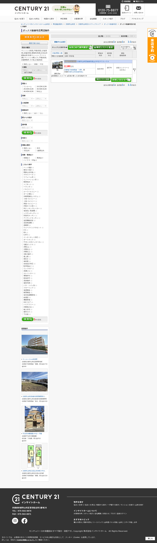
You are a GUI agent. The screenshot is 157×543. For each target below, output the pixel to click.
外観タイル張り (30, 206)
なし (41, 113)
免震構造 (28, 290)
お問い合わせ (138, 12)
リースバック (98, 522)
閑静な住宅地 (29, 172)
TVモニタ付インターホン (34, 242)
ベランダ (28, 187)
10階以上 (28, 249)
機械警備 (28, 300)
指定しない (28, 64)
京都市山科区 (72, 72)
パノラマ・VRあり (30, 160)
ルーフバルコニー (31, 191)
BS (26, 232)
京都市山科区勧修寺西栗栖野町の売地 (35, 396)
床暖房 (27, 225)
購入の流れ (78, 522)
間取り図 (59, 53)
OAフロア (28, 302)
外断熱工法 (29, 307)
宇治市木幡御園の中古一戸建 (32, 433)
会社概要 (93, 18)
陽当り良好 (29, 170)
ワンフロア (29, 268)
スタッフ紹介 (108, 18)
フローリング (29, 288)
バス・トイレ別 (30, 285)
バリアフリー (29, 304)
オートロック (29, 240)
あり (36, 113)
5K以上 (39, 91)
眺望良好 (28, 182)
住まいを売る (34, 18)
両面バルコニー (30, 204)
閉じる (150, 538)
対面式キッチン (30, 215)
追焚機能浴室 (29, 220)
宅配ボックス (29, 244)
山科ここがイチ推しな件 (128, 522)
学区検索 (63, 18)
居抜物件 (28, 281)
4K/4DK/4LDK (29, 91)
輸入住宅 (28, 309)
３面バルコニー (30, 201)
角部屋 (27, 261)
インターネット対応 (32, 237)
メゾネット (29, 184)
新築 (36, 64)
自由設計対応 (29, 264)
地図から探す (49, 18)
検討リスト (140, 1)
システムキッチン (31, 213)
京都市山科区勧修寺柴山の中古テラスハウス (93, 61)
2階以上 (27, 247)
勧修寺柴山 (79, 72)
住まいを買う (19, 18)
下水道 (27, 314)
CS (26, 230)
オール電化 (29, 194)
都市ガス (28, 312)
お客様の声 (78, 18)
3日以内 (26, 150)
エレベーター (29, 273)
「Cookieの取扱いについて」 (25, 540)
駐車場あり (29, 266)
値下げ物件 (28, 72)
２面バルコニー (30, 199)
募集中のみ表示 (59, 42)
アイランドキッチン (32, 218)
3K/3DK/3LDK (42, 89)
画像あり (27, 158)
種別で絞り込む (34, 43)
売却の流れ (87, 522)
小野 (80, 70)
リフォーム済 (29, 177)
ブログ (122, 18)
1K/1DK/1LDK (42, 86)
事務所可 (28, 276)
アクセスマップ (137, 18)
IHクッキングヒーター (33, 208)
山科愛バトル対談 (111, 522)
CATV (27, 235)
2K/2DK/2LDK (29, 89)
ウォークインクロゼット (33, 227)
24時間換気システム (32, 196)
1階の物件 (28, 254)
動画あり (40, 158)
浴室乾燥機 (29, 223)
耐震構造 (28, 292)
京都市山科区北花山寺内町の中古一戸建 (36, 471)
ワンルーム (28, 86)
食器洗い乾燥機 (30, 211)
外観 (54, 53)
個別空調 (28, 283)
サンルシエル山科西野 (30, 359)
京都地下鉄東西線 (70, 70)
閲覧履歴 (127, 1)
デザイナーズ (29, 175)
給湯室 (27, 297)
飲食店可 (28, 278)
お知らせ (106, 513)
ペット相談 (29, 167)
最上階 (27, 256)
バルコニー (29, 189)
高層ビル (28, 271)
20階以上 (28, 252)
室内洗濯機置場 (30, 295)
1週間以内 (40, 150)
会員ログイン (126, 12)
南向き (27, 259)
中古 (41, 64)
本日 (38, 148)
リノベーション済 (31, 179)
